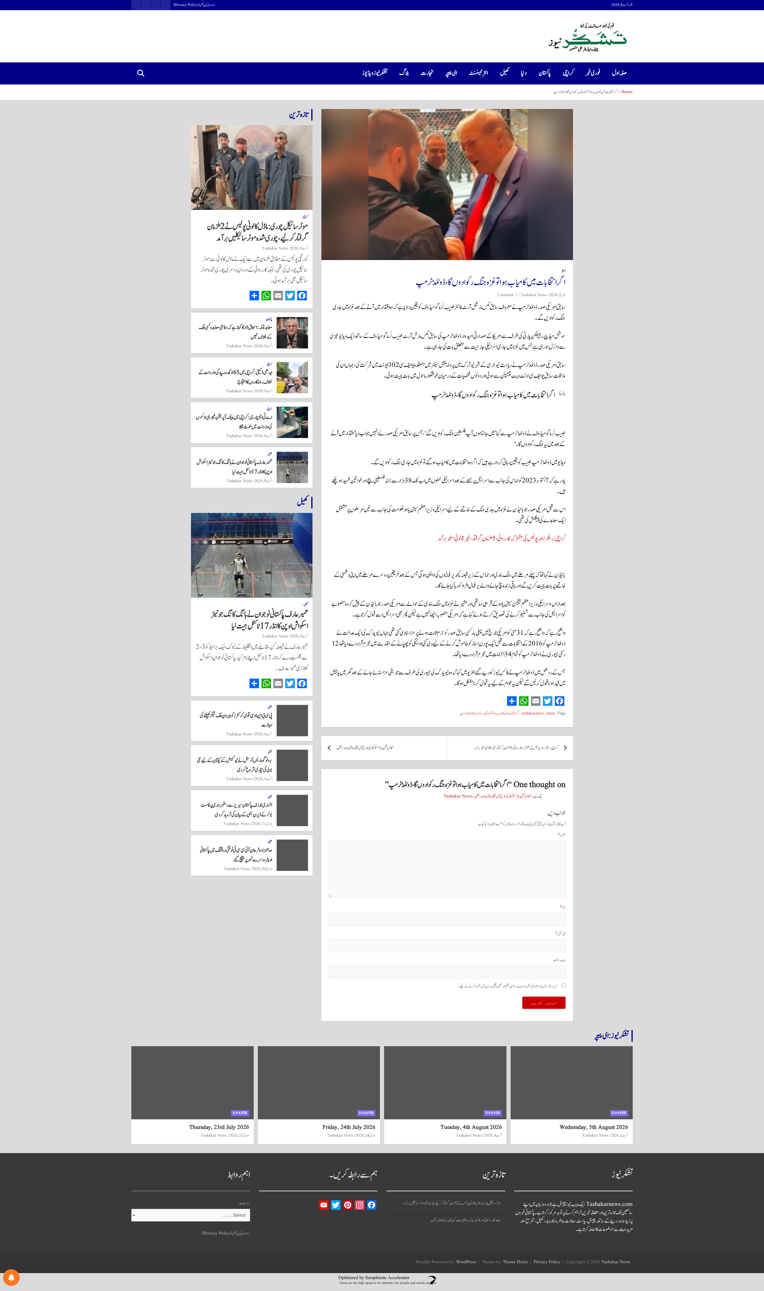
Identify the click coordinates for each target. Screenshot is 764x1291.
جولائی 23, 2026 (239, 1135)
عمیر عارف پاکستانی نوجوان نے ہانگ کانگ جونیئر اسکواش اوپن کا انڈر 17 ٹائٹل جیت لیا (259, 620)
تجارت (427, 73)
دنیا (524, 73)
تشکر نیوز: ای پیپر (611, 1035)
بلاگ (404, 73)
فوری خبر (593, 73)
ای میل (560, 934)
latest (550, 713)
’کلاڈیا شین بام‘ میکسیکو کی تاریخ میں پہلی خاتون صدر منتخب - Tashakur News (487, 796)
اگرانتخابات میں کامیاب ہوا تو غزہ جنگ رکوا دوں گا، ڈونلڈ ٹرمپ (489, 713)
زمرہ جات (244, 1203)
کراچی (568, 73)
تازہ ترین (298, 114)
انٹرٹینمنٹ (478, 73)
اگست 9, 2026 (299, 248)
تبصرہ (562, 835)
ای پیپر (451, 73)
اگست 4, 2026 (493, 1135)
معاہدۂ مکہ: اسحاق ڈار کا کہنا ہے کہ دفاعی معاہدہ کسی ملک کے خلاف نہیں (466, 1220)
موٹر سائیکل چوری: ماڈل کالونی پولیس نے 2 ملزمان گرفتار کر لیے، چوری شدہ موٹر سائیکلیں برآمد (257, 232)
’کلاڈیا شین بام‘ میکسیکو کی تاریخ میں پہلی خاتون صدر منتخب (365, 748)
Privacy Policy (547, 1262)
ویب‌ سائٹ (559, 960)
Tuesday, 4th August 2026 (471, 1127)
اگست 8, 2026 (263, 734)
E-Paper (619, 1112)
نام (563, 907)
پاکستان (545, 73)
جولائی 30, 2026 (262, 869)
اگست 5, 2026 (263, 779)
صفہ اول (619, 73)
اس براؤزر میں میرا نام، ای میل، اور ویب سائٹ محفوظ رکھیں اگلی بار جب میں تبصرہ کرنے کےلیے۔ (507, 986)
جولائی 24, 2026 (365, 1135)
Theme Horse (515, 1262)
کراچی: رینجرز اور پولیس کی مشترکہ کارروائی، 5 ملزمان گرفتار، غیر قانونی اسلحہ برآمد (502, 538)
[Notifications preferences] (11, 1277)
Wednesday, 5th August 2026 (594, 1127)
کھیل (504, 73)
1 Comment (507, 295)
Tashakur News (534, 295)
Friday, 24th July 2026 (349, 1127)
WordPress (466, 1262)
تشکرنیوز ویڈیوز (374, 73)
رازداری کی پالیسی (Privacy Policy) (194, 5)
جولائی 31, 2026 (262, 824)
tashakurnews (533, 713)
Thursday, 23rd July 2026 (219, 1127)
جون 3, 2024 (557, 295)
